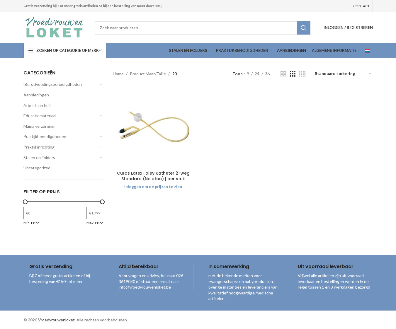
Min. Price (31, 223)
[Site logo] (54, 27)
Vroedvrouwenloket (56, 319)
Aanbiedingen (36, 94)
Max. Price (94, 223)
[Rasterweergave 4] (302, 74)
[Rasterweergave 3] (292, 74)
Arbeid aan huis (37, 105)
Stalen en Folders (39, 157)
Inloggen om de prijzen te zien (153, 186)
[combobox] (202, 28)
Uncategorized (36, 167)
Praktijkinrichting (39, 146)
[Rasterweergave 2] (283, 74)
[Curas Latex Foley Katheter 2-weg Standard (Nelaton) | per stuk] (153, 127)
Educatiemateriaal (39, 115)
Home (118, 73)
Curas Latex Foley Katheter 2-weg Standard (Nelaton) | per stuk (153, 176)
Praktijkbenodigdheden (44, 136)
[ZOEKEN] (303, 28)
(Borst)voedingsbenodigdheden (52, 84)
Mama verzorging (39, 126)
